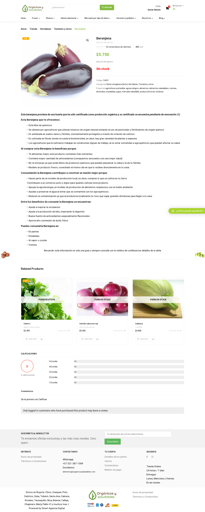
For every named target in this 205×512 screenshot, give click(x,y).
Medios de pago (113, 469)
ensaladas (110, 92)
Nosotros (146, 18)
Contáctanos (111, 465)
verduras (159, 92)
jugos (118, 92)
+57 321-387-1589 (73, 463)
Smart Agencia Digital (53, 508)
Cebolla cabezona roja (88, 324)
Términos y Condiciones (33, 461)
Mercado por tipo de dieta (97, 18)
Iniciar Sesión (154, 10)
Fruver (35, 18)
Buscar (108, 7)
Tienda (33, 28)
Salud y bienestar (69, 18)
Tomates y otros (63, 28)
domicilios (100, 92)
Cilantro (27, 324)
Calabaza (139, 324)
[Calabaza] (158, 280)
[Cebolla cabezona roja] (102, 280)
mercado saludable (130, 92)
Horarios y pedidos (125, 18)
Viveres (49, 18)
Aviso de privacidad (31, 456)
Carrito (108, 461)
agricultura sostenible (115, 88)
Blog (161, 18)
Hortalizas (45, 28)
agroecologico (132, 88)
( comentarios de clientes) (118, 47)
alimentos (144, 88)
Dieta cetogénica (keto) (117, 84)
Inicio (23, 18)
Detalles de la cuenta (116, 456)
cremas (172, 88)
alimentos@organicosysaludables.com (79, 472)
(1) (178, 114)
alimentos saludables (159, 88)
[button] (177, 7)
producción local (147, 92)
